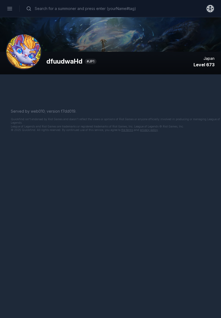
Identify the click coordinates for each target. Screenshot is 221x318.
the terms (127, 130)
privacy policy (149, 130)
